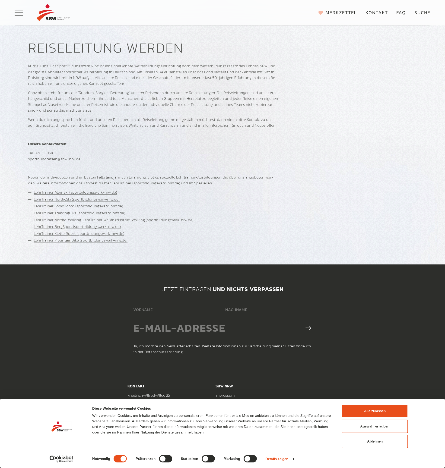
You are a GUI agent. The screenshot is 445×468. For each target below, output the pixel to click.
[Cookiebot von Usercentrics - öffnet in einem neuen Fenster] (61, 458)
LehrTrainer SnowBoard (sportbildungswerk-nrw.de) (78, 206)
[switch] (165, 458)
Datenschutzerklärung (163, 352)
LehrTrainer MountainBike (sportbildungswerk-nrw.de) (80, 240)
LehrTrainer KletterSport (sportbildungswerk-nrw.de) (79, 233)
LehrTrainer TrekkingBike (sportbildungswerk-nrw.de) (79, 213)
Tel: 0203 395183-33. (45, 153)
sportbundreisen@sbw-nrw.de (54, 159)
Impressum (225, 395)
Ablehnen (375, 441)
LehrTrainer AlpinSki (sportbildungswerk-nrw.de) (75, 192)
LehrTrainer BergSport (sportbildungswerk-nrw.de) (77, 226)
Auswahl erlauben (374, 426)
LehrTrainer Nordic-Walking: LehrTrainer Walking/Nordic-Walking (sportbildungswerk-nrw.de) (114, 220)
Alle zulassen (375, 411)
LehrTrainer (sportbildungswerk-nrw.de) (146, 183)
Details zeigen (276, 459)
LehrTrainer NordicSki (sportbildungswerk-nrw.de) (77, 199)
